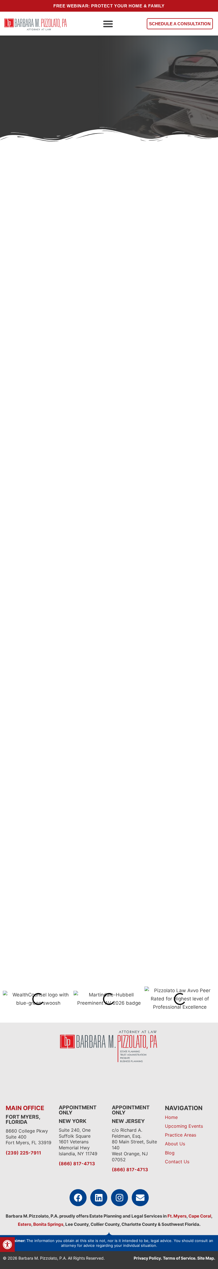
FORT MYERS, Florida (23, 1119)
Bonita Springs (47, 1224)
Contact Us (177, 1161)
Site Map (205, 1258)
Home (171, 1117)
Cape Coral (199, 1216)
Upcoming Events (184, 1126)
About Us (175, 1144)
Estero (24, 1224)
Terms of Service (179, 1258)
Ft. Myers (176, 1216)
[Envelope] (140, 1197)
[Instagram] (119, 1197)
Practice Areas (180, 1135)
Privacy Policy (147, 1258)
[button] (108, 24)
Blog (170, 1153)
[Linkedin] (98, 1197)
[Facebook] (78, 1197)
